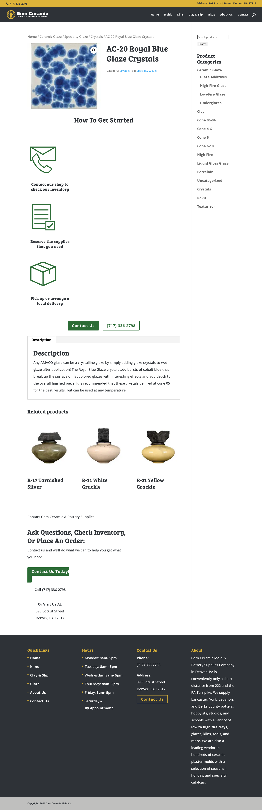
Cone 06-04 (206, 120)
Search (202, 44)
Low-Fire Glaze (212, 94)
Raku (201, 197)
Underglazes (211, 103)
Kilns (180, 14)
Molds (168, 14)
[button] (93, 50)
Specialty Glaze (76, 36)
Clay (200, 111)
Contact (243, 14)
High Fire (205, 154)
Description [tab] (41, 339)
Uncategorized (209, 180)
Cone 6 (203, 137)
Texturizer (206, 206)
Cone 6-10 (205, 146)
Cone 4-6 (204, 128)
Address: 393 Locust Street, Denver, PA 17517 (226, 3)
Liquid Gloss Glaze (213, 163)
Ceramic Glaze (51, 36)
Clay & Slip (196, 14)
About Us (226, 14)
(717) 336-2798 (121, 325)
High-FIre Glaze (213, 85)
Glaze (211, 14)
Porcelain (205, 172)
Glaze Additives (213, 77)
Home (155, 14)
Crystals (97, 36)
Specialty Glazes (147, 71)
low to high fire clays (209, 727)
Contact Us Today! (50, 571)
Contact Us (83, 325)
